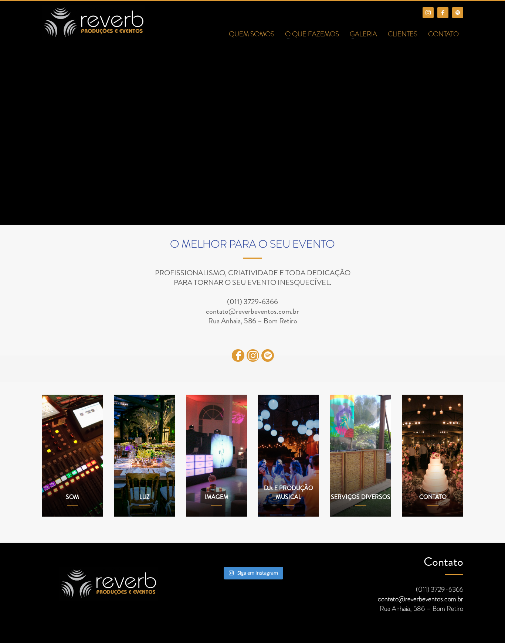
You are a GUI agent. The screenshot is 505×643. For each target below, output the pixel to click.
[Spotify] (457, 12)
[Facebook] (442, 12)
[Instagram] (428, 12)
